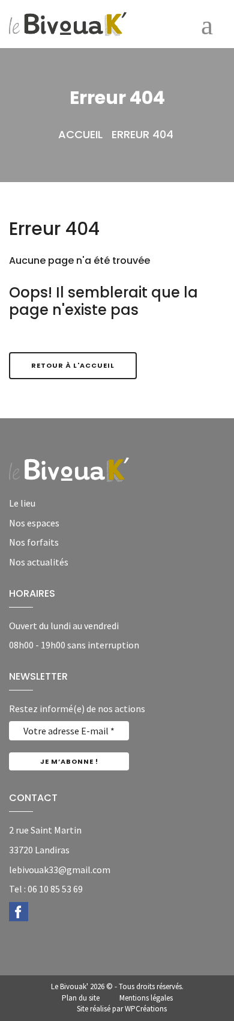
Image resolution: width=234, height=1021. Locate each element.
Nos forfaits (34, 542)
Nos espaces (34, 523)
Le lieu (22, 503)
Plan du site (81, 998)
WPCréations (146, 1009)
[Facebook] (18, 910)
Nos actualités (38, 562)
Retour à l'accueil (73, 365)
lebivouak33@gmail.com (59, 870)
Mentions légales (146, 998)
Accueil (80, 134)
